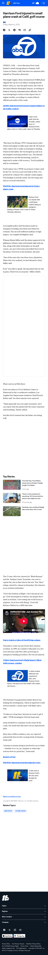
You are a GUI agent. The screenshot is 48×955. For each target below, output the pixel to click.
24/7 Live (16, 3)
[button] (3, 3)
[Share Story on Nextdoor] (19, 30)
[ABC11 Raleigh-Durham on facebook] (4, 930)
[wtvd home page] (5, 898)
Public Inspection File (8, 948)
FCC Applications (21, 948)
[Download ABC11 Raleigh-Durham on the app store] (7, 936)
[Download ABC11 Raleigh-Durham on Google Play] (19, 936)
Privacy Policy (6, 943)
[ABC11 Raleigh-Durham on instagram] (15, 930)
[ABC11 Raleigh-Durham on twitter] (9, 930)
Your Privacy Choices (18, 943)
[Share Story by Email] (25, 30)
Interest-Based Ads (35, 946)
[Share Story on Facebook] (4, 30)
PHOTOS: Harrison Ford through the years (21, 762)
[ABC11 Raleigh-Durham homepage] (8, 3)
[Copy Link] (30, 30)
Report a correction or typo (12, 796)
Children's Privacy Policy (33, 943)
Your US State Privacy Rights (10, 946)
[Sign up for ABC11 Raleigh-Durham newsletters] (20, 930)
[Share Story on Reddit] (14, 30)
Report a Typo (9, 757)
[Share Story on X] (9, 30)
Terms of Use (24, 946)
